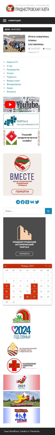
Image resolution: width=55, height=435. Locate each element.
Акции (48, 48)
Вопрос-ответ (13, 80)
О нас (9, 66)
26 (27, 296)
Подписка (11, 77)
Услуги (10, 73)
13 (34, 286)
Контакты (11, 91)
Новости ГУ (33, 52)
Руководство (13, 69)
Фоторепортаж (14, 84)
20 (34, 291)
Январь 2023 (27, 266)
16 (7, 291)
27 (34, 296)
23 (7, 296)
